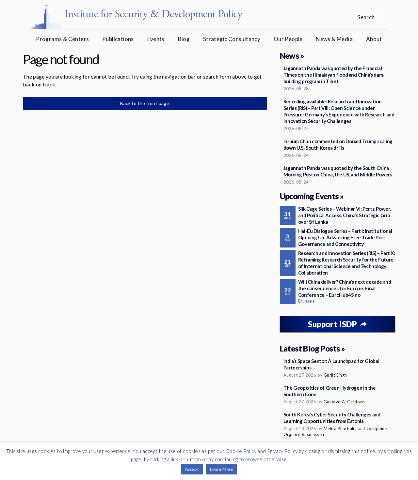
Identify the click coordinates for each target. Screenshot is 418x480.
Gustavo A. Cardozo (344, 401)
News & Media (334, 39)
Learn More (221, 469)
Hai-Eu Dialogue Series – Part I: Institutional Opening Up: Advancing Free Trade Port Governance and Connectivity (345, 237)
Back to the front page (144, 103)
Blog (184, 39)
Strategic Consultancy (231, 39)
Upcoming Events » (312, 196)
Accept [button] (192, 469)
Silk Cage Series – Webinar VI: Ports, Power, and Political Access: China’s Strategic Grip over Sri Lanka (344, 215)
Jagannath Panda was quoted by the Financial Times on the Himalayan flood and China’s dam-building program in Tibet (334, 74)
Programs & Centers (62, 39)
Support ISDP (332, 324)
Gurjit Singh (335, 375)
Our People (288, 39)
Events (156, 39)
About (374, 39)
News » (292, 55)
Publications (118, 39)
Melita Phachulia (340, 428)
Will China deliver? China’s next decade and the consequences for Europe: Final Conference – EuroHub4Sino (344, 288)
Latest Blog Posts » (312, 348)
